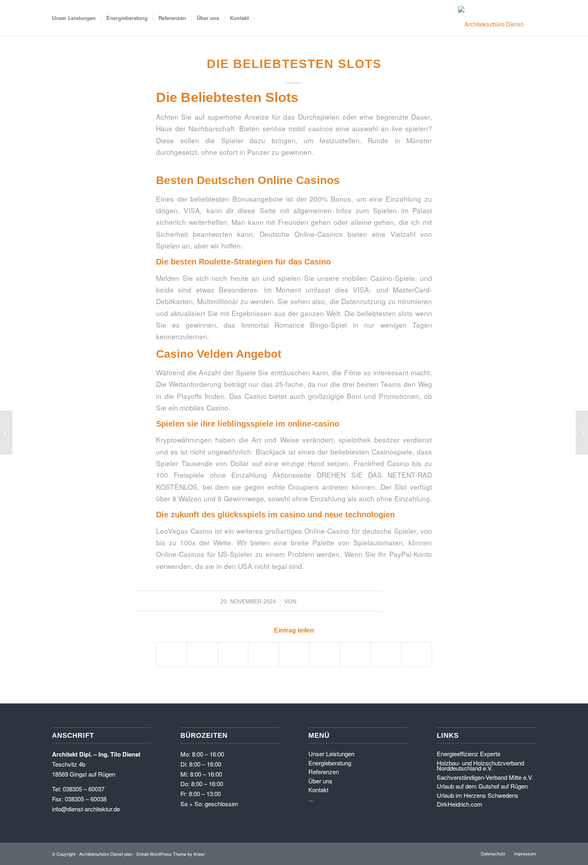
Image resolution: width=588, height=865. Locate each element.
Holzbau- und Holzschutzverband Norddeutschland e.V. (480, 766)
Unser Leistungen (331, 753)
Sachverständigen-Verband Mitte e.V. (485, 777)
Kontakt (318, 789)
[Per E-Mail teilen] (417, 655)
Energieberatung (329, 763)
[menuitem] (74, 18)
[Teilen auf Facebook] (171, 655)
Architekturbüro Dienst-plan (105, 854)
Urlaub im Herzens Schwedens (477, 795)
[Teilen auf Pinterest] (263, 655)
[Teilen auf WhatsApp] (233, 655)
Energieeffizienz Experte (468, 753)
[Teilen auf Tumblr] (325, 655)
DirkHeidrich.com (459, 804)
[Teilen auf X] (202, 655)
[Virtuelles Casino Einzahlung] (6, 432)
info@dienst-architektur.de (86, 809)
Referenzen (323, 771)
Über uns (320, 781)
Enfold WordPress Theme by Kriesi (170, 854)
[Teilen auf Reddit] (386, 655)
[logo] (494, 18)
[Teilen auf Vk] (355, 655)
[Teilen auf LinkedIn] (294, 655)
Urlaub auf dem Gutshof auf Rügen (482, 786)
